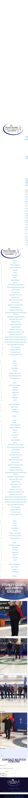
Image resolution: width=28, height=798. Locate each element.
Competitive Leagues (15, 385)
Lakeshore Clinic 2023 (15, 329)
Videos (15, 363)
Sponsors (15, 387)
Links (26, 245)
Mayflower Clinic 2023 (15, 334)
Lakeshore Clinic (15, 327)
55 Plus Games (15, 290)
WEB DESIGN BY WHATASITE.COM (18, 791)
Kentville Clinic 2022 (15, 324)
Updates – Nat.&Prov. (15, 373)
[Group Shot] (13, 710)
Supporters (15, 411)
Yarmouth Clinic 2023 (16, 354)
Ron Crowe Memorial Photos (15, 344)
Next (2, 756)
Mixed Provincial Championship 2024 (15, 342)
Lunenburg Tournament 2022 (15, 332)
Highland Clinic (15, 322)
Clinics (15, 277)
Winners (15, 395)
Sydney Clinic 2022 (15, 349)
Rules (26, 206)
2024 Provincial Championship (15, 287)
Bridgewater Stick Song (15, 310)
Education (15, 275)
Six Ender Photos (15, 378)
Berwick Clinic (16, 302)
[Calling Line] (13, 635)
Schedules (15, 390)
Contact (14, 416)
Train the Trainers (16, 352)
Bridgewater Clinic (15, 307)
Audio (15, 365)
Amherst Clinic (15, 292)
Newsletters (15, 368)
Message (2, 773)
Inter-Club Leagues (14, 404)
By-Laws (15, 270)
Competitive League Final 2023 (15, 317)
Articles (15, 371)
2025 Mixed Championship (15, 285)
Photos (15, 282)
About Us (17, 788)
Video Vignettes (15, 280)
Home (26, 194)
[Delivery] (13, 673)
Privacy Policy (11, 788)
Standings (15, 397)
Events (14, 383)
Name (1, 765)
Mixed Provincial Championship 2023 (15, 339)
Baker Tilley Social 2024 (15, 300)
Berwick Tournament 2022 (15, 305)
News (14, 361)
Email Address (3, 768)
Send (3, 776)
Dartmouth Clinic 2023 (15, 319)
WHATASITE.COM (19, 797)
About (14, 263)
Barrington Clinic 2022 (15, 295)
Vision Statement (15, 265)
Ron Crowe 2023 (15, 347)
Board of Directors (15, 267)
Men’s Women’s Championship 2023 (15, 337)
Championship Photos (15, 376)
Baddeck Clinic (15, 297)
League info (15, 392)
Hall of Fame (14, 407)
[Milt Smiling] (13, 747)
